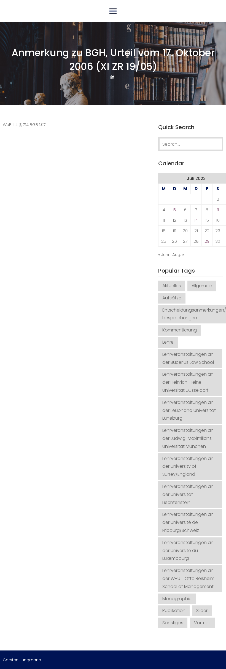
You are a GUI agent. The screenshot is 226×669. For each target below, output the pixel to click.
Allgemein (202, 286)
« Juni (163, 254)
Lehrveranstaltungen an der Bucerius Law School (188, 358)
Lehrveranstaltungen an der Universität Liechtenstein (188, 494)
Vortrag (202, 623)
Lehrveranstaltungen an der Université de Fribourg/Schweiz (188, 522)
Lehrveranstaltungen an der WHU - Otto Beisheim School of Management (188, 578)
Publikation (173, 610)
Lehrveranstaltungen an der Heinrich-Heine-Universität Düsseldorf (188, 382)
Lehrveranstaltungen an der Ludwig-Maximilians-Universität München (188, 438)
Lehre (168, 342)
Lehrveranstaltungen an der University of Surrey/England (188, 466)
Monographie (177, 598)
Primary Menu (113, 11)
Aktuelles (171, 286)
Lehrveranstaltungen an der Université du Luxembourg (188, 550)
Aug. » (178, 254)
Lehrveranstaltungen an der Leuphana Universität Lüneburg (189, 410)
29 (207, 241)
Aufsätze (171, 298)
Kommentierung (179, 330)
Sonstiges (172, 623)
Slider (202, 610)
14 (196, 220)
